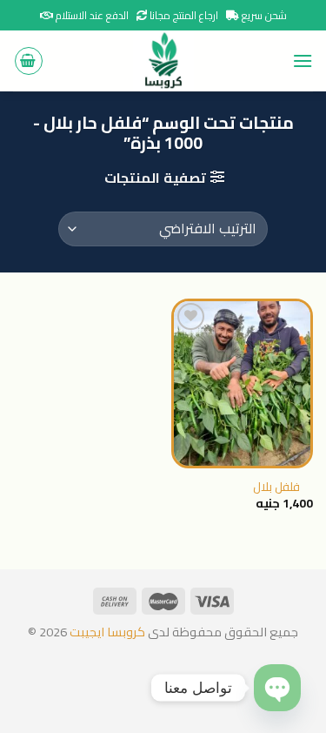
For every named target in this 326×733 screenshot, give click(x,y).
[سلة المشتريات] (29, 61)
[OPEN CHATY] (277, 687)
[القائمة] (302, 60)
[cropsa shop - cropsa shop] (163, 60)
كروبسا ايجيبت (106, 631)
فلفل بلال (276, 487)
